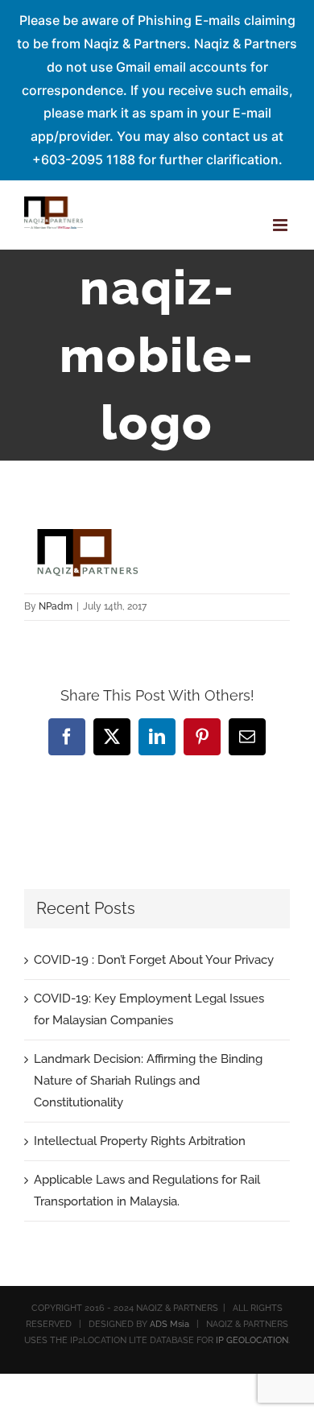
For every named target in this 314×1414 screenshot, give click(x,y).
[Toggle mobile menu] (281, 225)
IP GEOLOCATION (252, 1340)
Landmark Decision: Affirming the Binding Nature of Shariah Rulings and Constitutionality (148, 1081)
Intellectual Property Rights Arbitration (140, 1141)
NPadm (55, 606)
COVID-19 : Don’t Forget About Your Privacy (154, 960)
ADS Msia (169, 1324)
